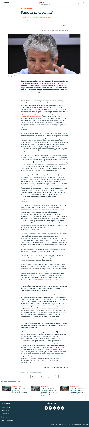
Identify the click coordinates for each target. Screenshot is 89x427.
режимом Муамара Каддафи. (31, 116)
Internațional (16, 386)
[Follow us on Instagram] (54, 408)
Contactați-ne (5, 410)
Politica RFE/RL (5, 407)
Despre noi (4, 417)
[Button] (64, 26)
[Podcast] (78, 3)
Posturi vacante (5, 414)
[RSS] (58, 408)
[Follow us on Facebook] (46, 408)
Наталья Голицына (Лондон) (29, 17)
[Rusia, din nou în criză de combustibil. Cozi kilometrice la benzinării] (6, 388)
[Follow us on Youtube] (50, 408)
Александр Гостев (44, 17)
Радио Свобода (27, 8)
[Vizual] (83, 3)
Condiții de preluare (7, 420)
